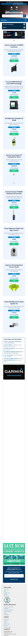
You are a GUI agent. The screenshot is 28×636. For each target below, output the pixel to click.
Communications (7, 611)
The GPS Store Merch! (9, 348)
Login (11, 9)
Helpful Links (7, 593)
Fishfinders (6, 608)
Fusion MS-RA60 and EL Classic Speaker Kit (14, 303)
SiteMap (5, 594)
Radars (5, 613)
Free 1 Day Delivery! (8, 355)
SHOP (14, 60)
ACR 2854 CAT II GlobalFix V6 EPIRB (14, 119)
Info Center (6, 589)
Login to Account (7, 627)
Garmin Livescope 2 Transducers (12, 341)
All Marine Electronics (8, 607)
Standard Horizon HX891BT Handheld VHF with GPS (14, 193)
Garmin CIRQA (8, 345)
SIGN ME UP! (14, 579)
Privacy (5, 622)
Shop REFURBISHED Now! (9, 360)
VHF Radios (6, 614)
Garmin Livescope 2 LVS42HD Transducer (14, 46)
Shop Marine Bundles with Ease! (12, 351)
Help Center (6, 619)
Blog (5, 591)
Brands (4, 27)
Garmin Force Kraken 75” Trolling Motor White (14, 156)
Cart (17, 9)
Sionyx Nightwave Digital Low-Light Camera (14, 229)
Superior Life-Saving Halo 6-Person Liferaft (14, 266)
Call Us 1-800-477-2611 (18, 3)
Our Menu (4, 20)
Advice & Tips (7, 624)
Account (5, 625)
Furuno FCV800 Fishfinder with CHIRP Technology (14, 83)
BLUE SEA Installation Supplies (11, 358)
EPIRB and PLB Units (8, 610)
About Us (6, 620)
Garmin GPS (6, 596)
